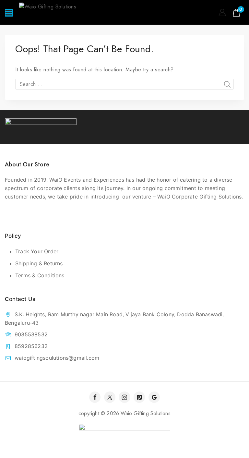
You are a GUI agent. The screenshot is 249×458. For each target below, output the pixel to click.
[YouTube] (154, 397)
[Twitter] (109, 397)
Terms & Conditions (40, 275)
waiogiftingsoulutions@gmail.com (57, 358)
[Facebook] (95, 397)
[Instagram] (124, 397)
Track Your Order (36, 251)
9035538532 (31, 334)
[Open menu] (9, 13)
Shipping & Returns (39, 263)
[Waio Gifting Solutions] (56, 12)
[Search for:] (124, 84)
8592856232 (31, 346)
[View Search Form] (209, 12)
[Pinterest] (139, 397)
